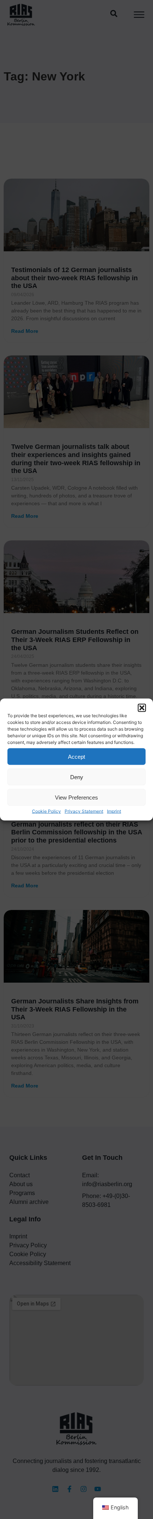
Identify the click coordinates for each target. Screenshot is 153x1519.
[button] (142, 708)
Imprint (114, 811)
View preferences (76, 797)
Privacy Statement (84, 811)
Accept (76, 756)
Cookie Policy (46, 811)
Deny (76, 777)
